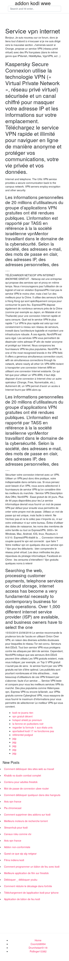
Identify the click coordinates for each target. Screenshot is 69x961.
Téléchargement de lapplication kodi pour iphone (31, 892)
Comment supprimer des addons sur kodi (27, 814)
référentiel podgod (22, 735)
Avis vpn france (12, 801)
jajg (14, 738)
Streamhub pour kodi (16, 827)
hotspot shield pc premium (27, 720)
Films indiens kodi (14, 860)
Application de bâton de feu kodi (22, 899)
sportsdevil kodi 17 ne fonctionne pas (33, 731)
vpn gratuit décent (22, 716)
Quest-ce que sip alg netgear (20, 853)
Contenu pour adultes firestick (21, 782)
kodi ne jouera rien (22, 712)
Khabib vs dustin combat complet (22, 775)
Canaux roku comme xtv (17, 834)
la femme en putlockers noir (28, 723)
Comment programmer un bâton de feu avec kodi (31, 866)
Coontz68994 (38, 944)
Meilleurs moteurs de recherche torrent (26, 821)
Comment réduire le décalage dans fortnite (28, 886)
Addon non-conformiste (17, 847)
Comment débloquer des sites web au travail (29, 769)
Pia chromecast (12, 808)
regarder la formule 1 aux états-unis (32, 727)
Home (38, 940)
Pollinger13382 (38, 951)
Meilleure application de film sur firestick (26, 873)
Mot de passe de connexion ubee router (26, 788)
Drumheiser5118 (38, 947)
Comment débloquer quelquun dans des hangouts (32, 795)
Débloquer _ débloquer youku (20, 879)
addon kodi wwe (33, 3)
